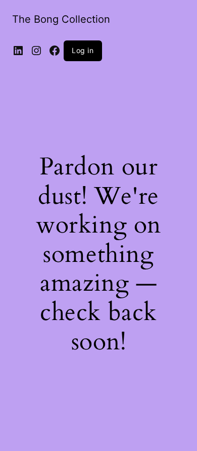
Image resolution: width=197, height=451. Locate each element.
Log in (83, 50)
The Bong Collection (61, 19)
